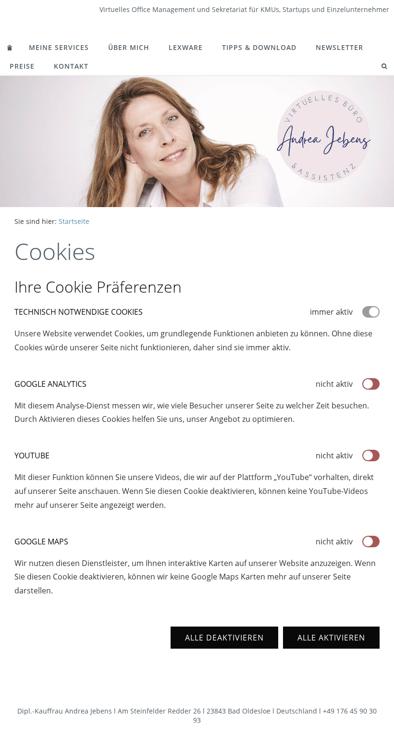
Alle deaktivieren (224, 637)
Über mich (128, 47)
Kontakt (71, 66)
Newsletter (339, 47)
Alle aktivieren (331, 637)
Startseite (74, 221)
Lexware (186, 47)
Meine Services (59, 47)
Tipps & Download (259, 47)
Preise (22, 66)
